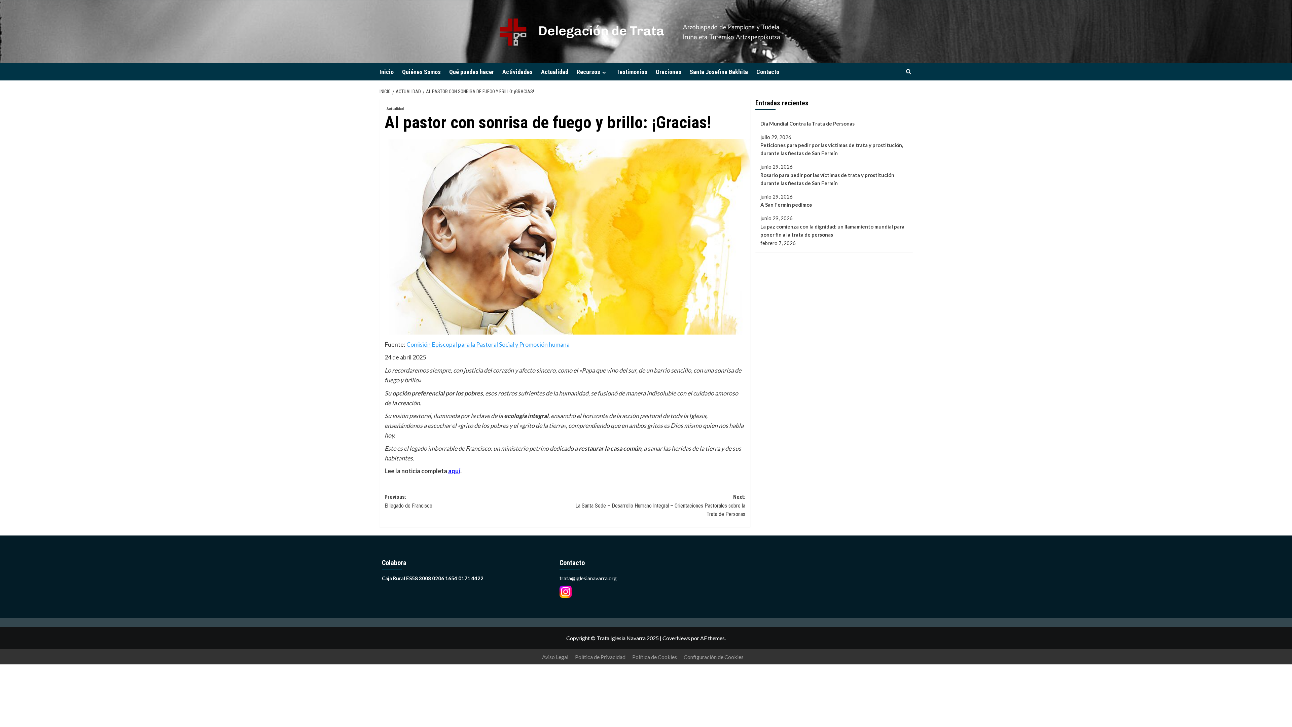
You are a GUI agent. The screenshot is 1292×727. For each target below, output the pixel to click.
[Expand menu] (604, 72)
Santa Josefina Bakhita (719, 71)
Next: (660, 505)
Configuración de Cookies (714, 657)
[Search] (908, 72)
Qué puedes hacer (471, 71)
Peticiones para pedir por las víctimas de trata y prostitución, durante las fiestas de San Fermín (831, 149)
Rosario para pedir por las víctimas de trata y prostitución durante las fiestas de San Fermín (827, 179)
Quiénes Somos (421, 71)
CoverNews (676, 638)
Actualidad (554, 71)
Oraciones (668, 71)
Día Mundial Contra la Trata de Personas (807, 123)
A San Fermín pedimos (786, 205)
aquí (454, 471)
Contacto (767, 71)
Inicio (387, 71)
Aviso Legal (555, 657)
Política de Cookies (654, 657)
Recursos (588, 71)
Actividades (517, 71)
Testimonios (631, 71)
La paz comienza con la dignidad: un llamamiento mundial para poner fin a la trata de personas (832, 230)
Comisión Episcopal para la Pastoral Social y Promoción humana (488, 344)
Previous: (408, 501)
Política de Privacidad (600, 657)
